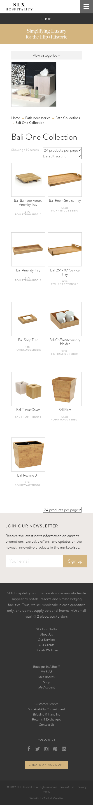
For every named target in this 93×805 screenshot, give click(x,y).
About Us (46, 634)
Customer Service (46, 704)
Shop (46, 682)
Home (15, 118)
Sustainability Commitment (46, 709)
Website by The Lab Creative (46, 798)
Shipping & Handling (46, 714)
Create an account (47, 765)
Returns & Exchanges (46, 719)
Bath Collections (68, 118)
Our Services (46, 640)
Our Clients (46, 645)
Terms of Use (66, 787)
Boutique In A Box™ (46, 667)
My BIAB (47, 672)
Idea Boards (46, 677)
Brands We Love (47, 650)
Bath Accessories (37, 118)
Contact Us (46, 725)
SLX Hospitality (46, 629)
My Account (46, 687)
